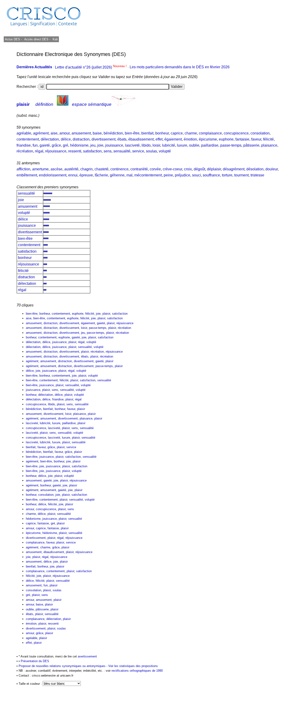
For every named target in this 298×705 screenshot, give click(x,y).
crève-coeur (172, 169)
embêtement (27, 175)
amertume (40, 169)
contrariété (139, 169)
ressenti (74, 151)
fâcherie (101, 175)
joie (100, 145)
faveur (256, 139)
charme (191, 133)
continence (119, 169)
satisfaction (92, 151)
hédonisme (79, 145)
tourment (241, 175)
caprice (177, 133)
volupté (165, 151)
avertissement (87, 656)
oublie (194, 145)
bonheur (162, 133)
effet (159, 139)
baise (97, 133)
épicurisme (208, 139)
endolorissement (52, 175)
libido (146, 145)
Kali (55, 39)
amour (64, 133)
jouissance (114, 145)
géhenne (117, 175)
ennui (73, 175)
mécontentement (148, 175)
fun (35, 145)
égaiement (173, 139)
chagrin (86, 169)
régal (39, 151)
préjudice (182, 175)
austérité (71, 169)
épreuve (86, 175)
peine (168, 175)
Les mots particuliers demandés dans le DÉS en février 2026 (180, 67)
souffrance (211, 175)
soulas (151, 151)
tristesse (257, 175)
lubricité (168, 145)
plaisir (23, 104)
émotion (190, 139)
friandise (24, 145)
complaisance (210, 133)
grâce (56, 145)
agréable (24, 133)
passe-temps (230, 145)
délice (66, 139)
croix (188, 169)
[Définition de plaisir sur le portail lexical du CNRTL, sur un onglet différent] (62, 104)
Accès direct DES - (37, 39)
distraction (81, 139)
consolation (260, 133)
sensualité (121, 151)
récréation (25, 151)
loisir (156, 145)
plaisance (269, 145)
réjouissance (55, 151)
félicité (268, 139)
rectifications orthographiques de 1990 (137, 670)
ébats (121, 139)
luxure (182, 145)
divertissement (103, 139)
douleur (271, 169)
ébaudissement (141, 139)
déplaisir (214, 169)
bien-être (132, 133)
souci (196, 175)
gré (65, 145)
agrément (41, 133)
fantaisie (242, 139)
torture (227, 175)
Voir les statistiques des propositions (133, 666)
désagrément (233, 169)
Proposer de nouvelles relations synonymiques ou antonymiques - (63, 666)
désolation (255, 169)
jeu (92, 145)
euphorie (226, 139)
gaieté (45, 145)
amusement (81, 133)
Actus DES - (13, 39)
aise (54, 133)
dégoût (199, 169)
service (138, 151)
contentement (28, 139)
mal (129, 175)
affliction (23, 169)
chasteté (101, 169)
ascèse (56, 169)
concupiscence (236, 133)
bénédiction (113, 133)
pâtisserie (251, 145)
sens (108, 151)
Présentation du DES (35, 661)
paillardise (209, 145)
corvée (155, 169)
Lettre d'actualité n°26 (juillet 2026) (91, 67)
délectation (50, 139)
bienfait (147, 133)
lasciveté (132, 145)
